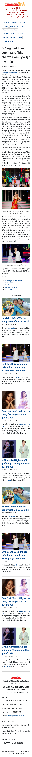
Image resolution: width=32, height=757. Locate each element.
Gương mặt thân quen (9, 73)
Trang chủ (6, 22)
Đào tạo (14, 22)
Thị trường (20, 26)
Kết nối (12, 37)
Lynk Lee (17, 377)
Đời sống (23, 22)
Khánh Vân (11, 328)
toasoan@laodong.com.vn (15, 716)
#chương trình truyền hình (13, 281)
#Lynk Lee (8, 289)
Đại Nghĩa (7, 480)
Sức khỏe (20, 34)
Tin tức (5, 26)
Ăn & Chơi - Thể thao (10, 30)
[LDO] (16, 307)
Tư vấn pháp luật (8, 41)
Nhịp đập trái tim (8, 34)
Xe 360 (5, 37)
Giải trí (12, 26)
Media (19, 37)
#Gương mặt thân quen (12, 287)
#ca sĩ (7, 285)
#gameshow (9, 283)
